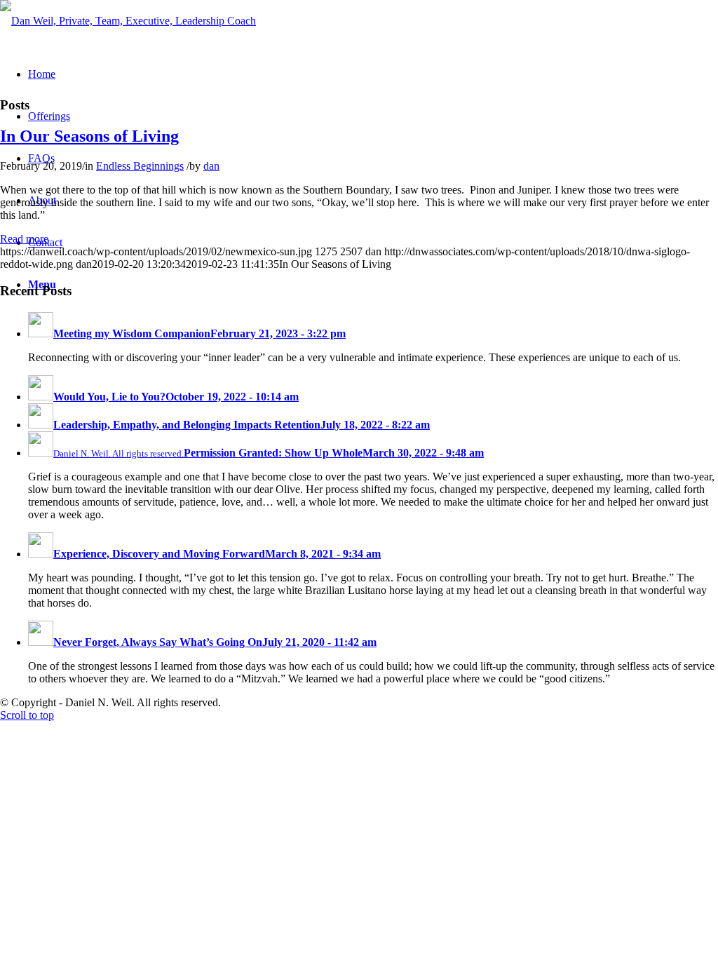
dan (211, 166)
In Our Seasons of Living (89, 136)
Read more (24, 239)
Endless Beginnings (140, 166)
